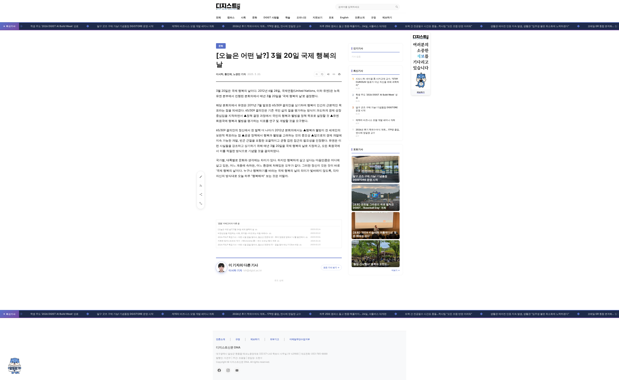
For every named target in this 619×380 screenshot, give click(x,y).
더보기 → (396, 270)
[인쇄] (339, 74)
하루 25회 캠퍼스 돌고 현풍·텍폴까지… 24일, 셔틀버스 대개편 (338, 26)
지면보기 (317, 17)
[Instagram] (228, 370)
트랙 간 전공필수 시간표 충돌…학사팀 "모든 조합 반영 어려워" (423, 26)
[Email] (237, 370)
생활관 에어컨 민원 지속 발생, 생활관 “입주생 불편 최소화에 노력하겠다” (515, 26)
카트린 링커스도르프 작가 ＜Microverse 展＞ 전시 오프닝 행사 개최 (247, 241)
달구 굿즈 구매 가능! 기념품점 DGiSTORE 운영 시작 (110, 26)
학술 (287, 17)
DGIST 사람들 (271, 17)
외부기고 (274, 339)
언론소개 (360, 17)
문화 (254, 17)
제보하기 (387, 17)
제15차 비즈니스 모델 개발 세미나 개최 (178, 26)
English (344, 17)
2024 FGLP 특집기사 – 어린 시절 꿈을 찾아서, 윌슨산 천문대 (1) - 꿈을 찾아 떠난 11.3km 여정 (258, 244)
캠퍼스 (231, 17)
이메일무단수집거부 (300, 339)
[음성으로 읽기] (328, 74)
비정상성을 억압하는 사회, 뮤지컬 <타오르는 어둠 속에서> (243, 233)
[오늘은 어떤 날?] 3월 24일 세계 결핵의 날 (236, 229)
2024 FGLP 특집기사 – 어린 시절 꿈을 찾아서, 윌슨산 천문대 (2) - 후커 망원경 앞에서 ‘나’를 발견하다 (261, 237)
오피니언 (301, 17)
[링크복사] (333, 74)
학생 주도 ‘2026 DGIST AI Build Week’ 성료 (39, 26)
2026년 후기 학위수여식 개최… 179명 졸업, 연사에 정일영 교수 (251, 26)
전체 (218, 17)
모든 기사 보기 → (331, 267)
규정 (373, 17)
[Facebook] (219, 370)
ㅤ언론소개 (220, 339)
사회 (243, 17)
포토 (331, 17)
